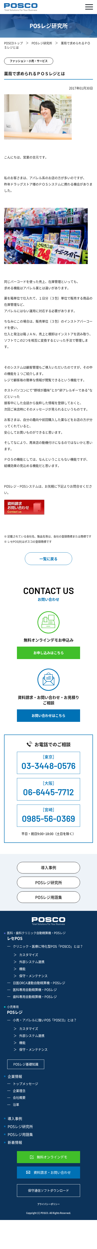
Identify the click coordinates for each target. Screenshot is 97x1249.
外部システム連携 (31, 961)
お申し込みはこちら (48, 652)
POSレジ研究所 (42, 43)
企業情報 (15, 1076)
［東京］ (48, 762)
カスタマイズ (28, 954)
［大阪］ (48, 788)
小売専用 (15, 1009)
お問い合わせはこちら (48, 715)
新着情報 (15, 1142)
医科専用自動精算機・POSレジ (35, 989)
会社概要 (19, 1097)
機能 (22, 968)
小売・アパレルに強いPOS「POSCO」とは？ (45, 1020)
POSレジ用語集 (48, 897)
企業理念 (19, 1090)
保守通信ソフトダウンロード (48, 1190)
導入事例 (48, 867)
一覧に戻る (48, 558)
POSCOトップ (13, 43)
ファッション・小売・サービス (29, 61)
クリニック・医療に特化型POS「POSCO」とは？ (48, 946)
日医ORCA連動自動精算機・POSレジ (39, 982)
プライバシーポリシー (48, 1204)
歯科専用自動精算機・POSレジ (35, 996)
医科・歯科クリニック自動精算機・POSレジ (36, 936)
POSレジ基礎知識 (25, 1064)
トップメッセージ (25, 1083)
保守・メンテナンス (33, 975)
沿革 (16, 1104)
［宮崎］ (48, 815)
